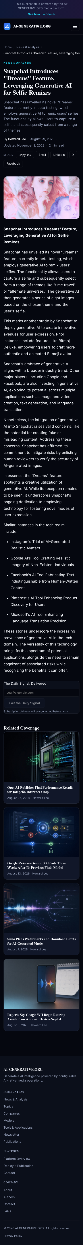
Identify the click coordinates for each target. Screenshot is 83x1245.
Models (9, 1120)
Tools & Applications (18, 1127)
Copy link (25, 155)
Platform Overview (17, 1159)
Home (8, 47)
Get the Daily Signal (24, 703)
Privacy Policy (13, 1236)
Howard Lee (17, 139)
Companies (12, 1113)
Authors (9, 1197)
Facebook (13, 163)
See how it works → (41, 14)
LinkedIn (59, 154)
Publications (12, 1141)
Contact (9, 1173)
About (8, 1190)
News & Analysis (27, 47)
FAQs (7, 1211)
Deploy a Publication (18, 1166)
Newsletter (11, 1134)
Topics (8, 1106)
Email (42, 154)
